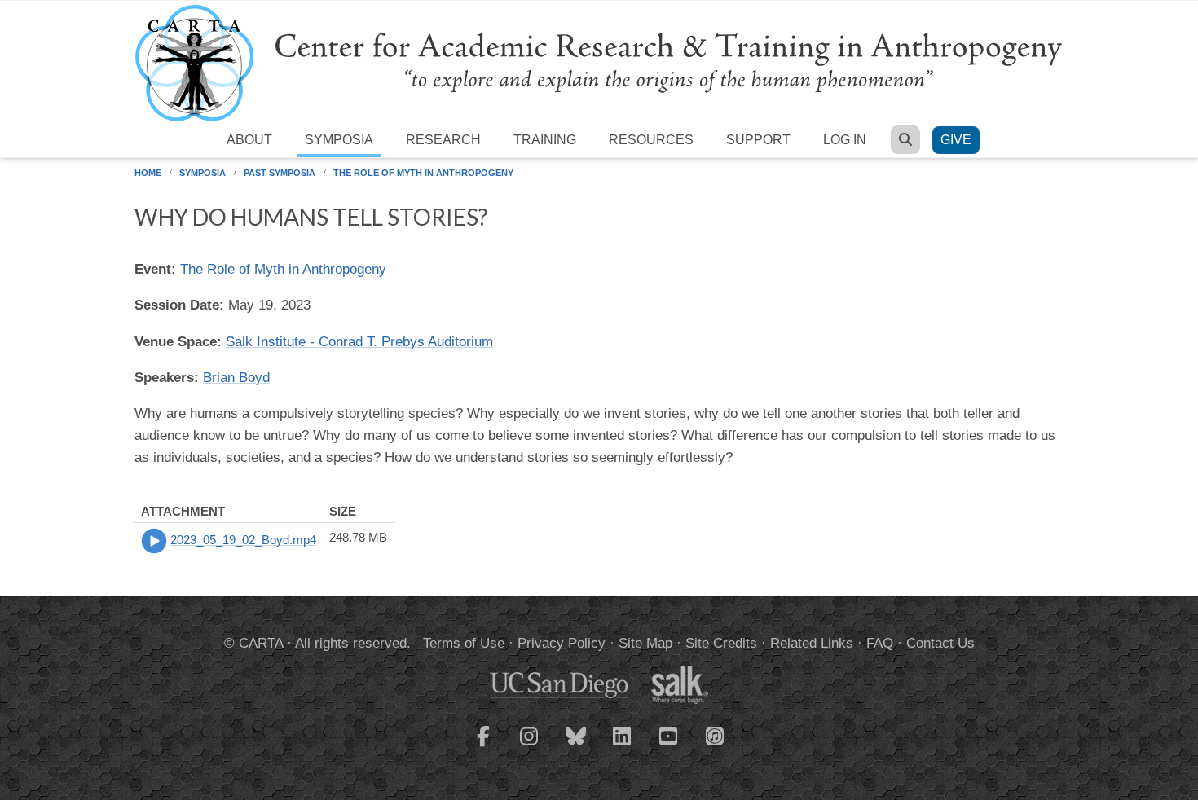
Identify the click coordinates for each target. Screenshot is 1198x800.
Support (758, 140)
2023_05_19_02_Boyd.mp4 (243, 540)
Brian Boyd (236, 377)
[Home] (599, 62)
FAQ (879, 643)
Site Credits (721, 643)
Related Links (811, 643)
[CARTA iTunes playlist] (715, 734)
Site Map (645, 643)
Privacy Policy (562, 643)
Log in (844, 140)
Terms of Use (463, 643)
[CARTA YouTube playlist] (669, 746)
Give (955, 140)
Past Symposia (279, 173)
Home (147, 173)
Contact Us (940, 643)
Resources (651, 140)
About (249, 140)
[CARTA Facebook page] (483, 746)
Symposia (339, 140)
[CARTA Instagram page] (529, 746)
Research (443, 140)
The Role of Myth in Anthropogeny (423, 173)
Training (544, 140)
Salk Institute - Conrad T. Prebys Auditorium (359, 341)
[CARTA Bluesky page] (576, 746)
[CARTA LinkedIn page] (622, 746)
